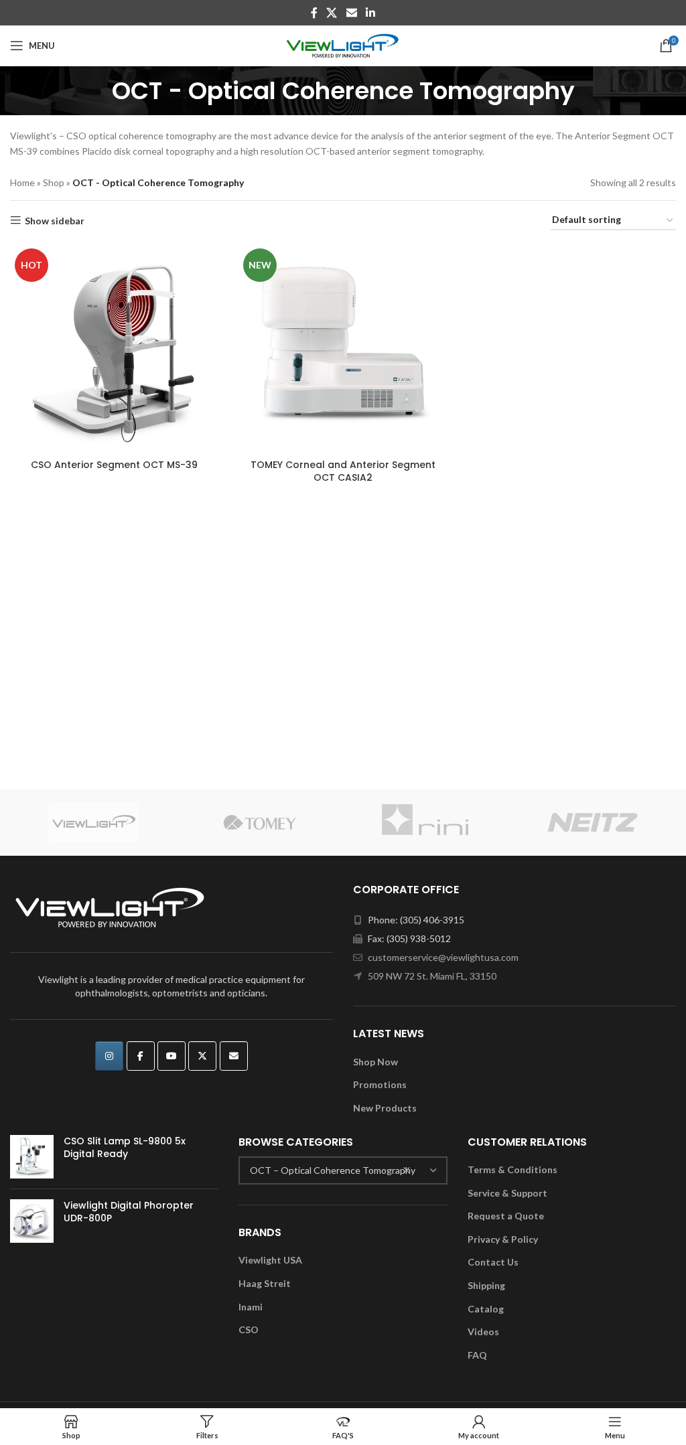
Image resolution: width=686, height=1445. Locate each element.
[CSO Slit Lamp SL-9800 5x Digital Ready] (32, 1156)
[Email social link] (351, 13)
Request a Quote (506, 1215)
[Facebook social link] (314, 13)
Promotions (380, 1084)
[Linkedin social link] (370, 13)
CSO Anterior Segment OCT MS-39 (114, 464)
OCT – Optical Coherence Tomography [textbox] (332, 1170)
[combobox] (342, 1170)
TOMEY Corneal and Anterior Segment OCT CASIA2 (343, 471)
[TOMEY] (260, 822)
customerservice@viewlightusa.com (443, 957)
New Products (385, 1108)
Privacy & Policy (503, 1239)
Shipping (486, 1285)
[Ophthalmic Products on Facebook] (141, 1056)
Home (22, 182)
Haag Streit (264, 1283)
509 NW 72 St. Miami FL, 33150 (432, 976)
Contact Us (493, 1262)
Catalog (486, 1308)
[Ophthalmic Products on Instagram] (109, 1056)
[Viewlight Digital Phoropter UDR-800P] (32, 1221)
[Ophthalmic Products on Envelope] (234, 1056)
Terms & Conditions (512, 1169)
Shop (53, 182)
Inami (250, 1306)
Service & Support (507, 1193)
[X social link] (332, 13)
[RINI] (426, 822)
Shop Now (375, 1061)
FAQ (477, 1355)
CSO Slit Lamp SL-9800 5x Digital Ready (125, 1148)
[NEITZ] (593, 822)
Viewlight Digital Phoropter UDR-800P (129, 1212)
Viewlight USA (270, 1260)
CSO (248, 1329)
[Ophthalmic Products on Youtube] (171, 1056)
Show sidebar (54, 220)
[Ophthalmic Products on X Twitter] (202, 1056)
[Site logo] (343, 44)
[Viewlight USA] (93, 822)
